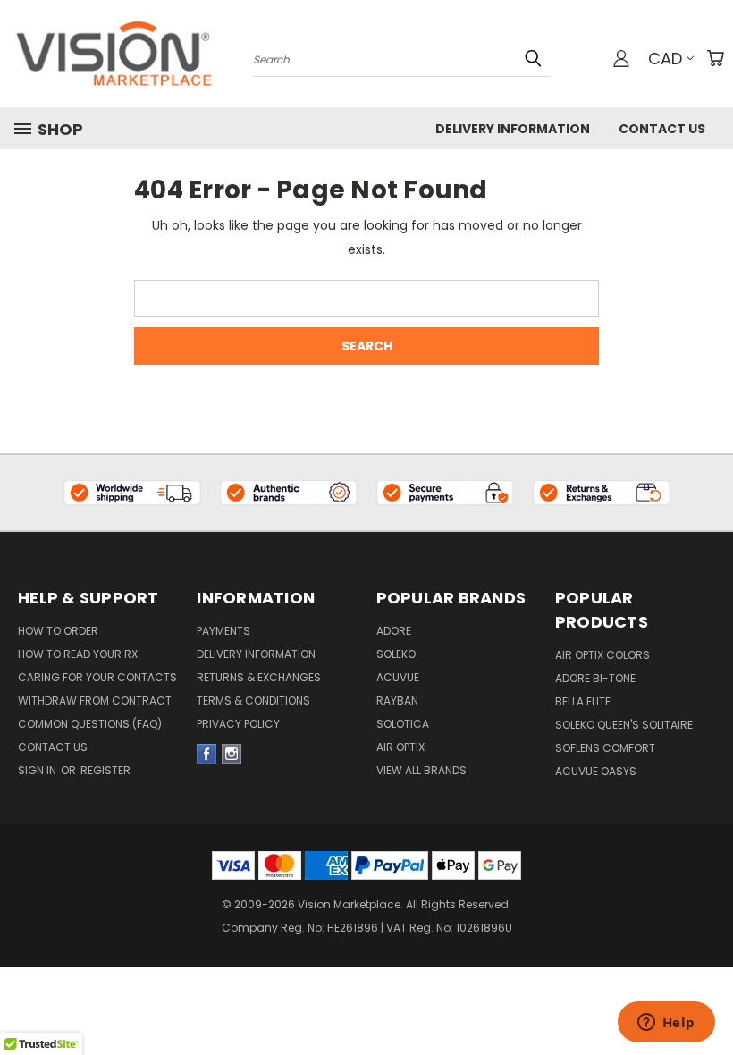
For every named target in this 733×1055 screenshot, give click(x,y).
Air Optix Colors (602, 655)
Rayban (397, 700)
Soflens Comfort (605, 747)
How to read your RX (78, 654)
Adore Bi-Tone (595, 678)
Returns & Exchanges (259, 677)
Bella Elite (583, 701)
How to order (58, 630)
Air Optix (400, 747)
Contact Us (662, 129)
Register (105, 770)
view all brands (421, 770)
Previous (706, 967)
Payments (223, 630)
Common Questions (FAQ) (90, 723)
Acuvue (397, 677)
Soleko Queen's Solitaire (624, 724)
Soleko (396, 654)
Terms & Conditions (253, 700)
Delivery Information (512, 129)
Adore (393, 630)
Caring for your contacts (97, 677)
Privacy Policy (238, 723)
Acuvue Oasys (595, 771)
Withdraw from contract (95, 700)
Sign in (38, 770)
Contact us (53, 747)
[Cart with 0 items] (715, 58)
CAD (665, 58)
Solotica (402, 723)
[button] (132, 492)
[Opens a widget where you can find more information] (666, 1023)
